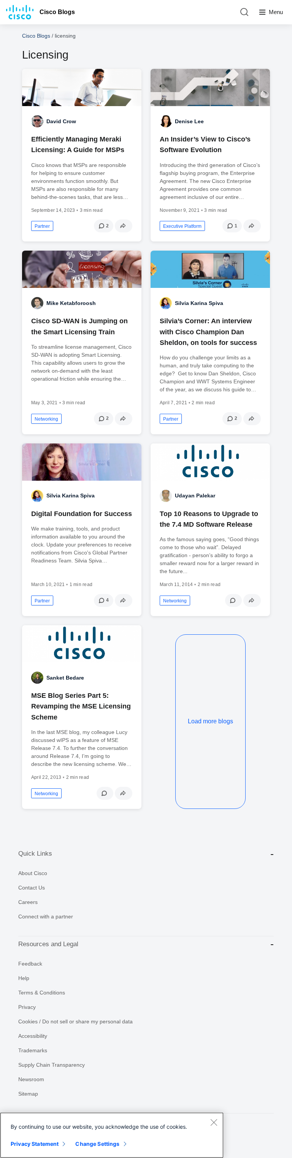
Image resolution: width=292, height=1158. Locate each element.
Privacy (27, 1007)
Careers (28, 902)
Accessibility (32, 1036)
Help (23, 978)
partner (42, 226)
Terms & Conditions (41, 993)
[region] (112, 1135)
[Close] (213, 1122)
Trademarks (32, 1050)
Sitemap (28, 1094)
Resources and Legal (48, 944)
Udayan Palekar (195, 495)
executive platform (182, 226)
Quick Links (35, 853)
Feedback (30, 964)
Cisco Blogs (57, 12)
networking (46, 419)
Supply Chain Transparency (51, 1065)
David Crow (61, 121)
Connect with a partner (45, 916)
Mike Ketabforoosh (71, 303)
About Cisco (32, 873)
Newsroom (31, 1079)
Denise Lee (189, 121)
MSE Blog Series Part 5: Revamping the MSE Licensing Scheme (81, 706)
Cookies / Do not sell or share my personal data (75, 1021)
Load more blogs (210, 721)
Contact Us (31, 888)
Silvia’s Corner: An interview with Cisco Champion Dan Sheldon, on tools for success (208, 331)
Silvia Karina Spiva (199, 303)
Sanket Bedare (65, 678)
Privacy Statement (35, 1144)
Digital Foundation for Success (81, 514)
